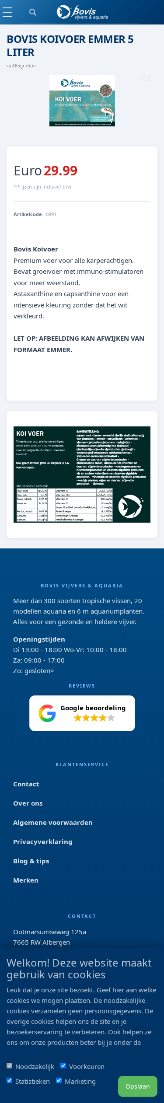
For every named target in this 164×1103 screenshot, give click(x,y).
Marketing (80, 1081)
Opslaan (138, 1086)
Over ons (27, 803)
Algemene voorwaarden (53, 822)
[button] (82, 713)
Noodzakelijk (34, 1066)
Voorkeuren (87, 1066)
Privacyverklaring (43, 841)
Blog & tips (31, 860)
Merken (25, 880)
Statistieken (32, 1081)
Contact (26, 783)
